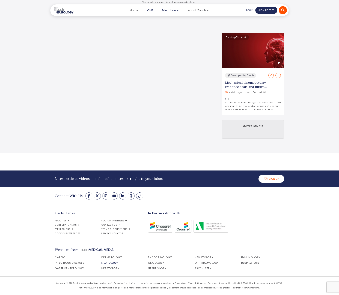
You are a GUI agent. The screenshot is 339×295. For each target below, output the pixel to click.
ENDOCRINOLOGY (160, 257)
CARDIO (60, 257)
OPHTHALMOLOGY (207, 263)
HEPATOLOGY (110, 268)
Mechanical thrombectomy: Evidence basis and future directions (245, 86)
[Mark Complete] (271, 75)
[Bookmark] (278, 75)
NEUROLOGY (109, 263)
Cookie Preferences (68, 233)
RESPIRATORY (250, 263)
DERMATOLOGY (111, 257)
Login (249, 10)
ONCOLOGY (156, 263)
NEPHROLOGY (157, 268)
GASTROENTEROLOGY (69, 268)
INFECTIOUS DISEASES (69, 263)
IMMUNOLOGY (250, 257)
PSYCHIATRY (203, 268)
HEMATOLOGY (204, 257)
